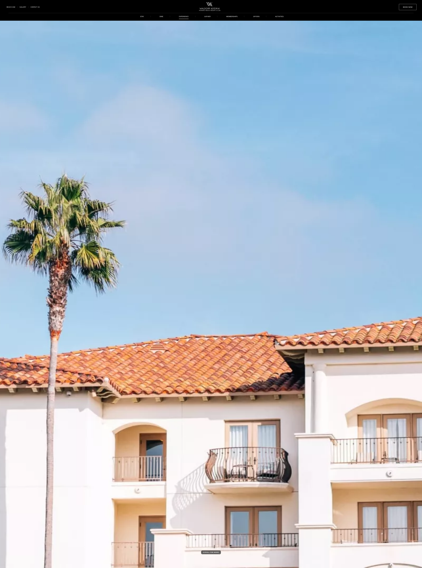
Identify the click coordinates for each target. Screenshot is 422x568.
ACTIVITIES (279, 16)
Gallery (23, 7)
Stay (142, 16)
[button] (408, 7)
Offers (256, 16)
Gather (207, 16)
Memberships (231, 16)
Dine (161, 16)
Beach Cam (11, 7)
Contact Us (35, 7)
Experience (184, 16)
